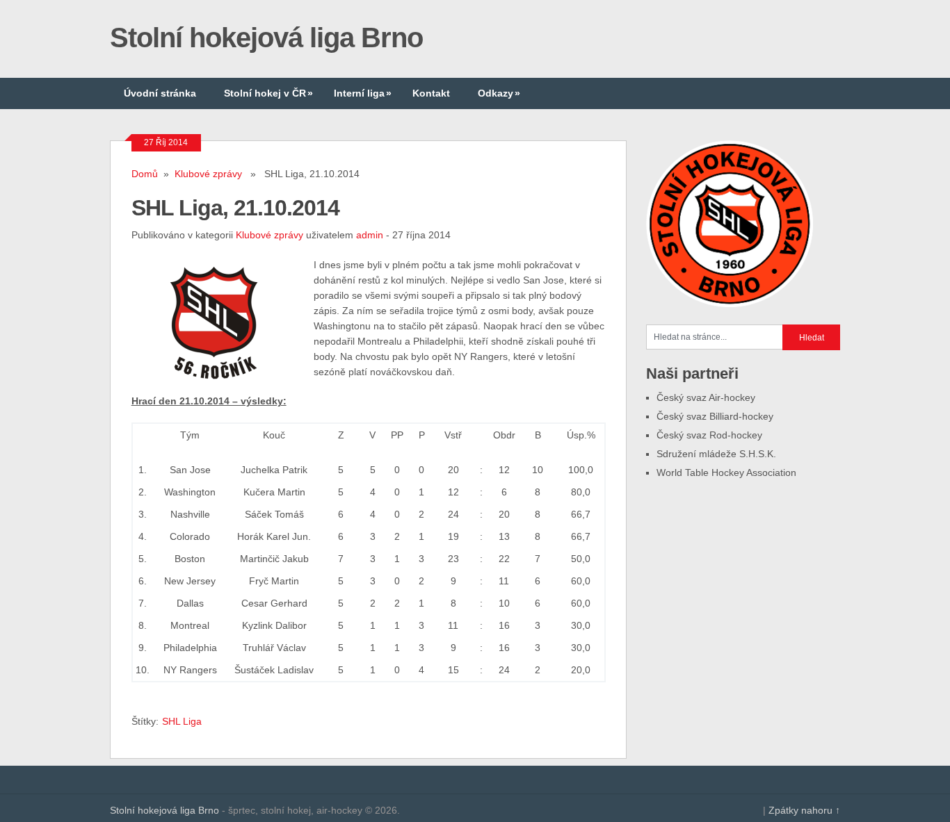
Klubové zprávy (208, 173)
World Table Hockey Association (726, 472)
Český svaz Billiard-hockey (715, 416)
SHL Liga (182, 721)
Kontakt (431, 93)
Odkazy (499, 93)
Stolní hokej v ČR (268, 93)
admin (369, 234)
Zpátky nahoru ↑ (804, 810)
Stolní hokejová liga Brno (266, 37)
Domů (144, 173)
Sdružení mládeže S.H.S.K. (716, 453)
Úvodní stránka (160, 93)
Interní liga (363, 93)
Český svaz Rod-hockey (709, 435)
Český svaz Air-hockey (706, 397)
